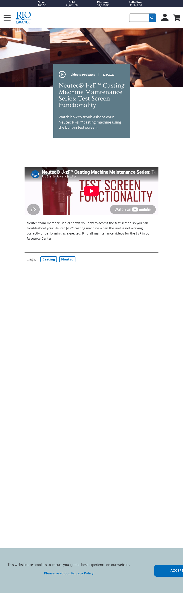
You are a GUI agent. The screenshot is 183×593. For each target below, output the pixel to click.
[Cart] (176, 18)
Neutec (67, 259)
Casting (48, 259)
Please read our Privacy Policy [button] (69, 573)
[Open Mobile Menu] (7, 18)
